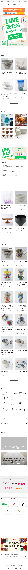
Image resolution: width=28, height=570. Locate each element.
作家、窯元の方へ (16, 556)
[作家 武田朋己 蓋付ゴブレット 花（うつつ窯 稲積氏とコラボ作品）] (7, 297)
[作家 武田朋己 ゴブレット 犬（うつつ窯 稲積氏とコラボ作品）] (21, 274)
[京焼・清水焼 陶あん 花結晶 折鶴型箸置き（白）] (21, 64)
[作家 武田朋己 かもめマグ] (7, 364)
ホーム (2, 554)
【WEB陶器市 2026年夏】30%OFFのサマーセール (11, 175)
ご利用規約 (7, 554)
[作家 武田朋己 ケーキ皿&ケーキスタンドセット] (7, 320)
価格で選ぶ (4, 423)
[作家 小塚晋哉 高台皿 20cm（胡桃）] (7, 220)
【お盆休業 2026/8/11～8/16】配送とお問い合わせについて (13, 171)
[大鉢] (21, 120)
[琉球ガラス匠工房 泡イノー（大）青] (21, 85)
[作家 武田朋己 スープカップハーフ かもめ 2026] (7, 342)
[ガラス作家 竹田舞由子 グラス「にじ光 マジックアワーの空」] (7, 197)
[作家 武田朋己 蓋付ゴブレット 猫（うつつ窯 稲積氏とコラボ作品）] (21, 297)
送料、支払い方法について (13, 558)
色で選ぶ (4, 418)
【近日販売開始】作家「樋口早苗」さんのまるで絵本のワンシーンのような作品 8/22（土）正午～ (14, 167)
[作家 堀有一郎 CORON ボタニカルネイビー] (21, 197)
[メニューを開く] (3, 5)
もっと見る (14, 102)
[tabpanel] (14, 30)
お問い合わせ (9, 556)
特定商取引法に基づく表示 (16, 554)
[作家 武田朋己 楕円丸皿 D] (21, 364)
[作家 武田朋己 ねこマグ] (21, 342)
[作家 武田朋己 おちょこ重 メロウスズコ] (7, 274)
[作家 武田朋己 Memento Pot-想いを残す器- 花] (21, 320)
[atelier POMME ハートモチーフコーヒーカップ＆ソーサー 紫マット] (7, 85)
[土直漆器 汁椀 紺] (21, 220)
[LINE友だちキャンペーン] (14, 153)
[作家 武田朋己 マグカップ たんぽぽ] (21, 253)
